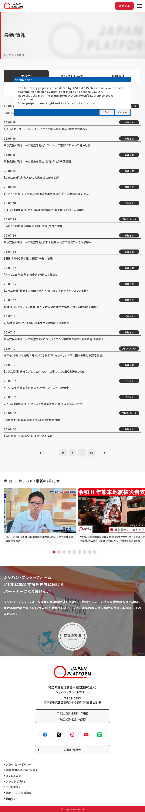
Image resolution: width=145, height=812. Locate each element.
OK (107, 112)
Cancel (122, 112)
